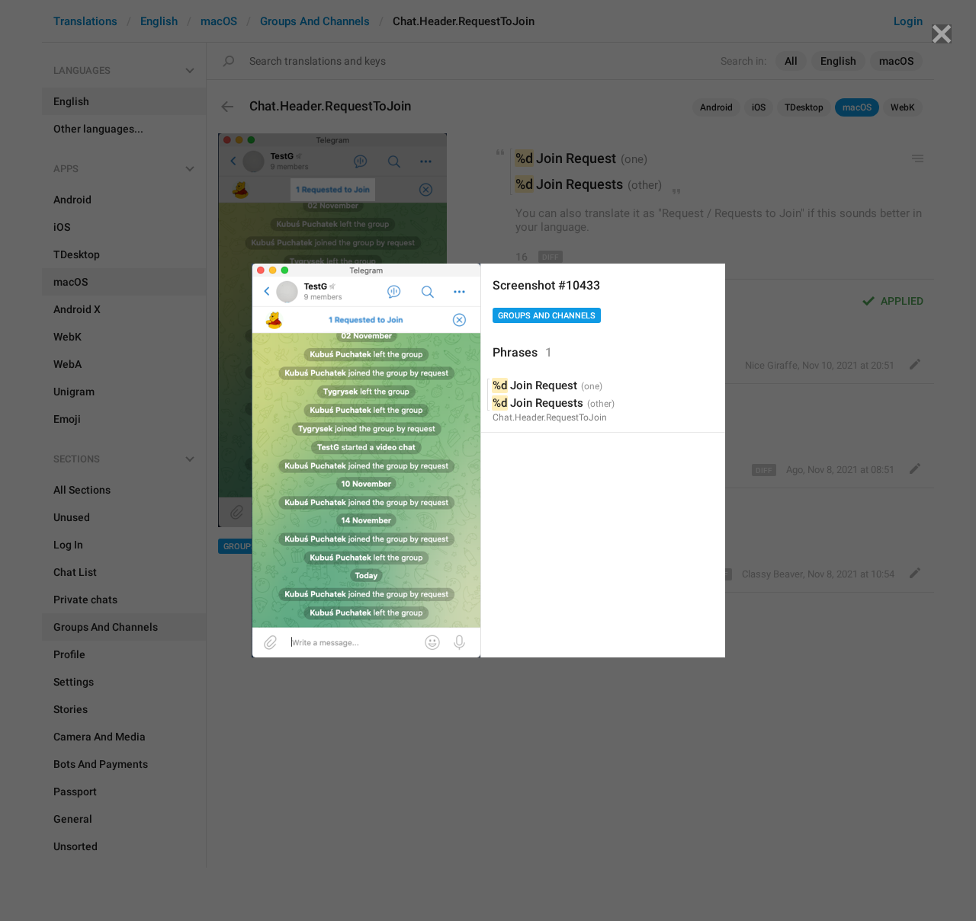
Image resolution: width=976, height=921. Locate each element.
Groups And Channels (547, 316)
